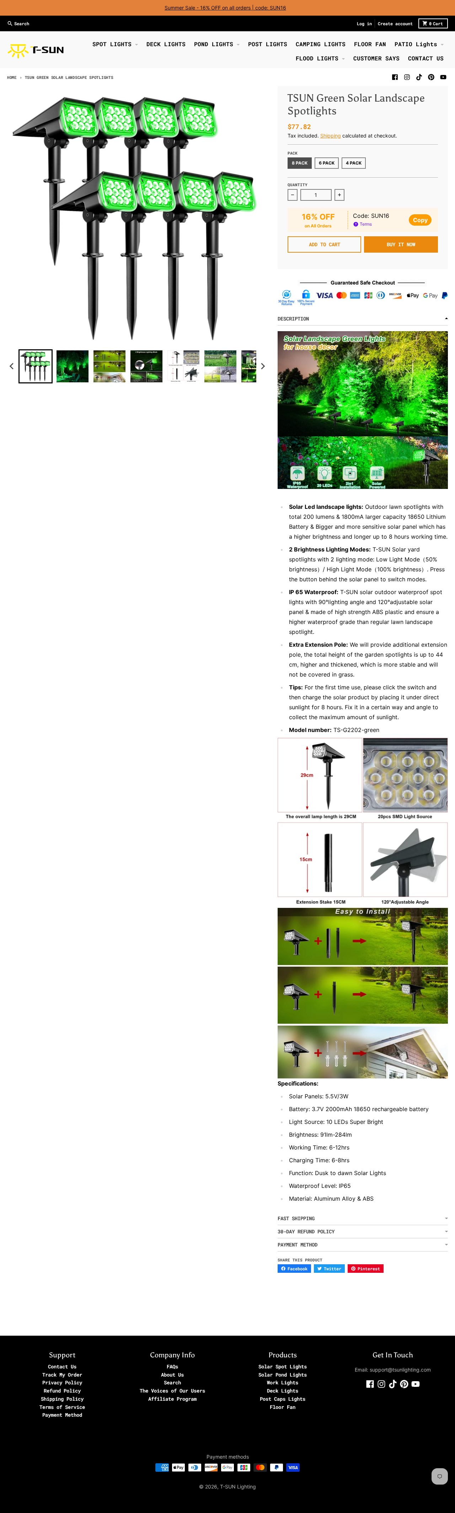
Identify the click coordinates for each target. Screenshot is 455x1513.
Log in (364, 23)
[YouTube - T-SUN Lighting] (443, 77)
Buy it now (401, 244)
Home (12, 77)
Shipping (330, 136)
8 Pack (299, 163)
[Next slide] (263, 366)
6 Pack (326, 163)
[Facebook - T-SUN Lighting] (395, 77)
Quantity (297, 184)
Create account (395, 23)
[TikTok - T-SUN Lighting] (419, 77)
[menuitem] (35, 366)
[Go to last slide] (12, 366)
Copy (420, 220)
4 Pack (354, 163)
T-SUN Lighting (238, 1487)
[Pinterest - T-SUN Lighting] (431, 77)
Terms (365, 224)
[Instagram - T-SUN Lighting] (407, 77)
